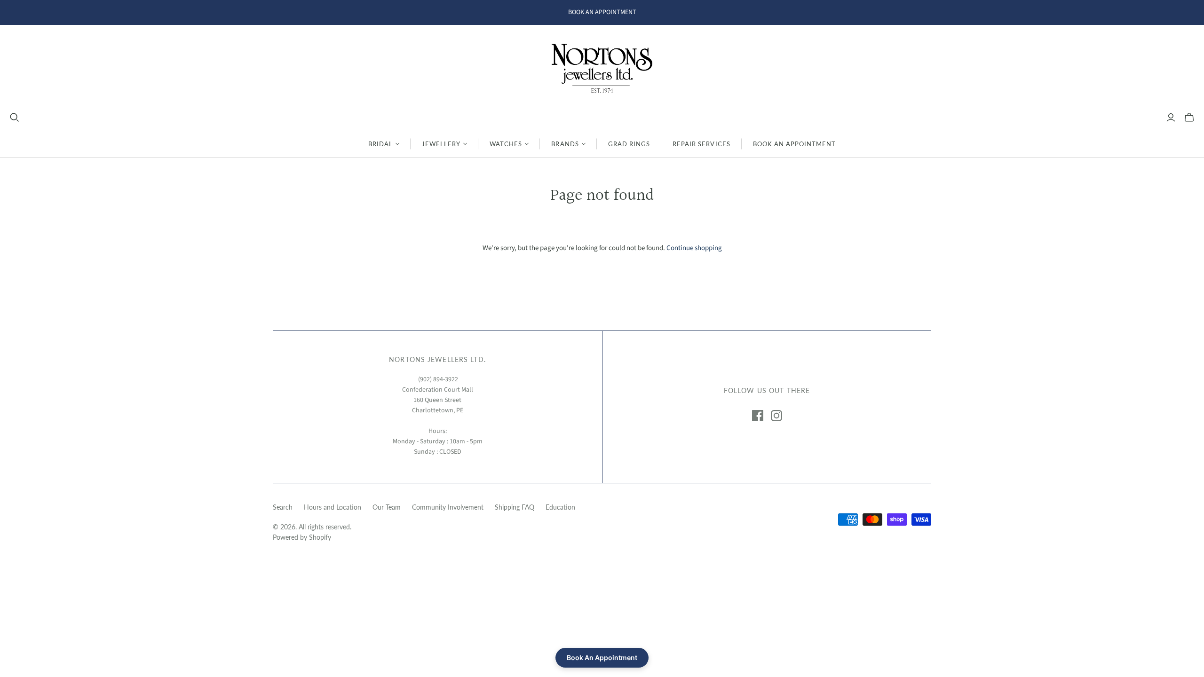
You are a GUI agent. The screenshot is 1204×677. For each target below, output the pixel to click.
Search (283, 507)
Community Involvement (447, 507)
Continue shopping (694, 248)
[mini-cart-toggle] (1189, 117)
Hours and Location (332, 507)
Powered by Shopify (302, 537)
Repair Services (701, 144)
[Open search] (14, 117)
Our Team (386, 507)
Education (560, 507)
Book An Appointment (794, 144)
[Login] (1171, 117)
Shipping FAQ (514, 507)
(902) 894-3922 (438, 379)
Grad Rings (629, 144)
